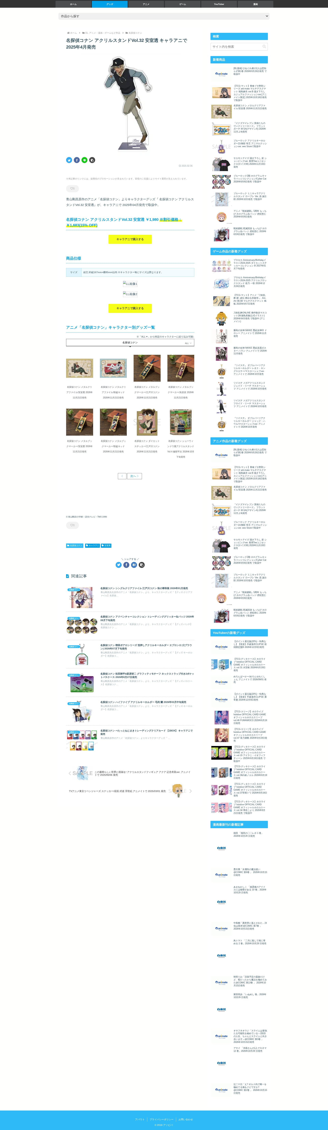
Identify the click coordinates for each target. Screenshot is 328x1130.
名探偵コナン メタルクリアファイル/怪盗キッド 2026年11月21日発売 (113, 368)
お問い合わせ (186, 1119)
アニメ (146, 4)
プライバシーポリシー (162, 1119)
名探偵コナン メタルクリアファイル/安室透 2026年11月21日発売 (79, 368)
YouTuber (219, 4)
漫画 (255, 4)
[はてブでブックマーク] (134, 565)
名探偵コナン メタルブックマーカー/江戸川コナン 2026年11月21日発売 (147, 368)
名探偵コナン (76, 545)
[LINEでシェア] (84, 160)
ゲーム (182, 4)
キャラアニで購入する (130, 239)
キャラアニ (94, 545)
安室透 (107, 545)
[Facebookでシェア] (77, 160)
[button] (92, 160)
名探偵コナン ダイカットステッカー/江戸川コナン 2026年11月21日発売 (147, 422)
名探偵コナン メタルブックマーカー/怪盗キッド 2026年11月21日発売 (113, 422)
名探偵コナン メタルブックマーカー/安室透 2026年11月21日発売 (79, 422)
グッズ (109, 4)
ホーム (73, 4)
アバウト (140, 1119)
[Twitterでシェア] (69, 160)
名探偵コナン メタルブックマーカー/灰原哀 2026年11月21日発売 (180, 368)
